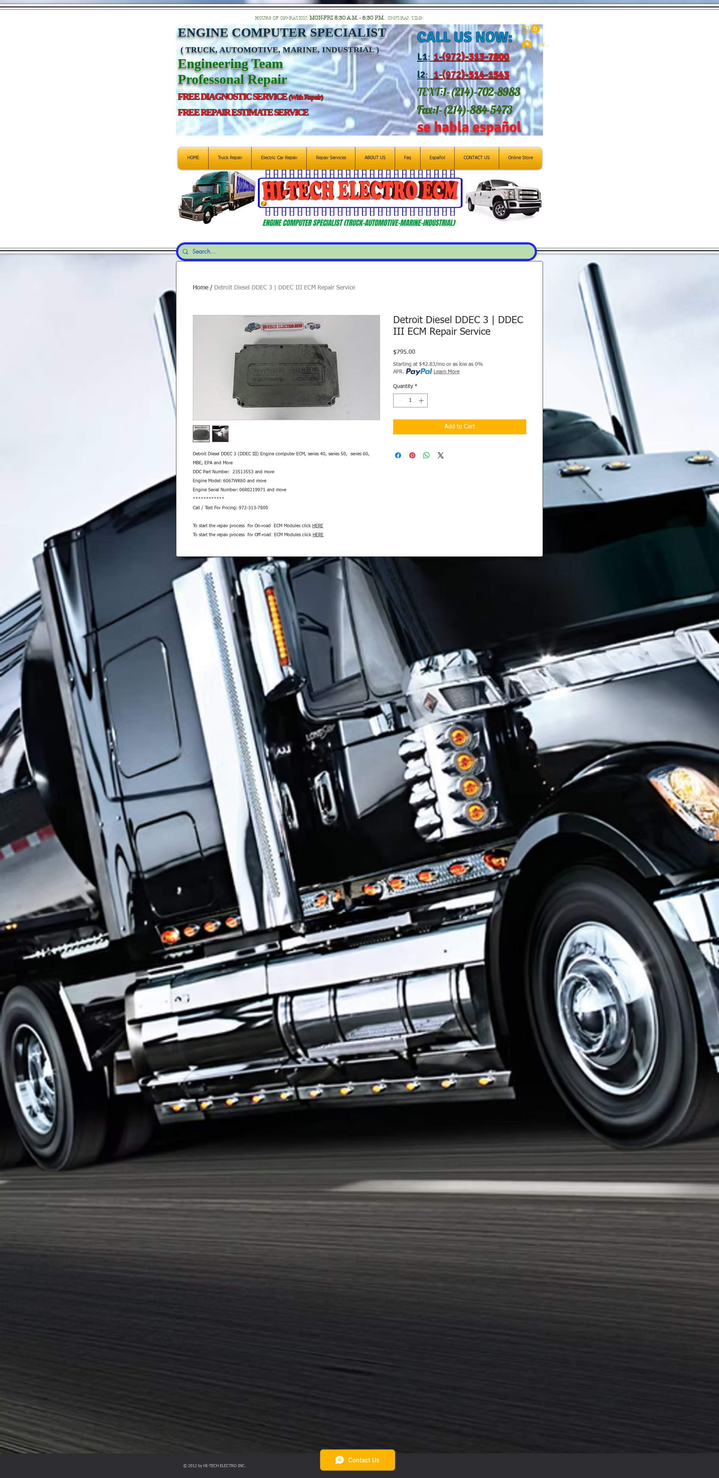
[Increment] (422, 400)
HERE (317, 526)
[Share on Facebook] (398, 455)
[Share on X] (440, 455)
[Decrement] (399, 400)
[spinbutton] (410, 400)
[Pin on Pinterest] (412, 455)
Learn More (446, 371)
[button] (531, 28)
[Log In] (524, 45)
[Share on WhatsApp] (426, 455)
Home (200, 288)
